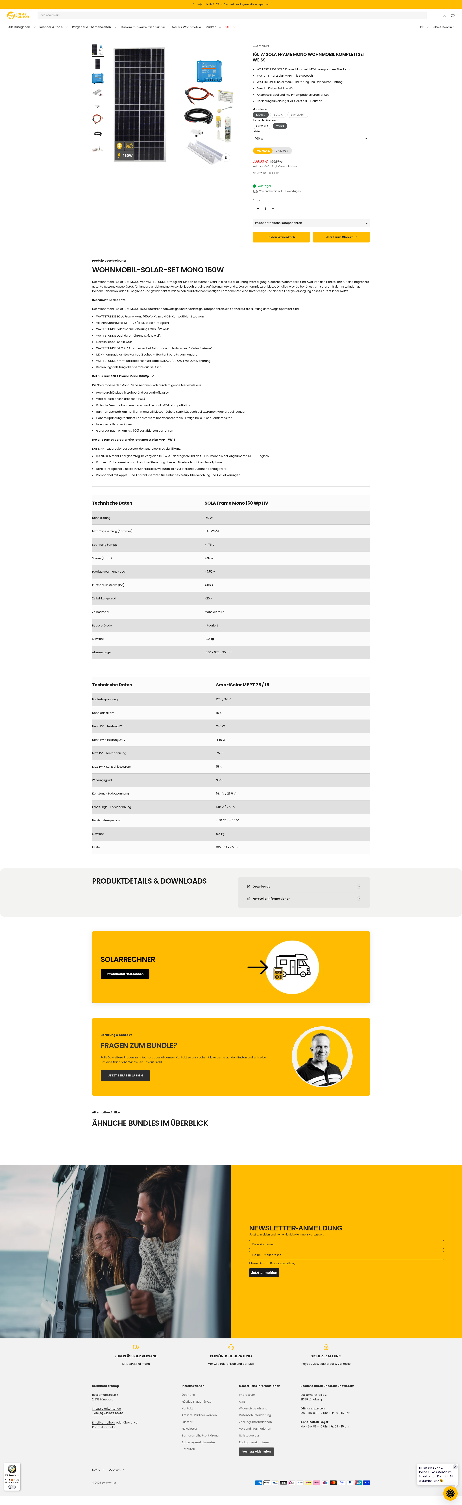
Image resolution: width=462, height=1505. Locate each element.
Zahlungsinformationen (255, 1422)
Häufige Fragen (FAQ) (197, 1402)
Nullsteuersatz (249, 1435)
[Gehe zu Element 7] (98, 134)
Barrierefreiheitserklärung (200, 1435)
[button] (278, 115)
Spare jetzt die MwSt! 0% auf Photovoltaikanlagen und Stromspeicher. (231, 4)
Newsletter (189, 1429)
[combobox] (311, 138)
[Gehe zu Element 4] (98, 93)
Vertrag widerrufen (256, 1451)
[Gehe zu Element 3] (98, 79)
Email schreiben (103, 1422)
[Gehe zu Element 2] (98, 64)
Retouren (188, 1449)
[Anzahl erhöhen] (273, 208)
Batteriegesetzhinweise (198, 1442)
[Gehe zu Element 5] (98, 107)
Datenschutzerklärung (255, 1415)
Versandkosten (287, 166)
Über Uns (188, 1395)
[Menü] (18, 1465)
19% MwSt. (263, 151)
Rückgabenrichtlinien (254, 1442)
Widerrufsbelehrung (253, 1408)
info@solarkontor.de (106, 1409)
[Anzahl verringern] (258, 208)
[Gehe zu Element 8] (98, 149)
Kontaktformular (104, 1427)
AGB (242, 1402)
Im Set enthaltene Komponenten (278, 223)
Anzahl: (258, 200)
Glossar (187, 1422)
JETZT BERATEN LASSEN (125, 1075)
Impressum (247, 1395)
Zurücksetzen (414, 15)
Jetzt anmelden (264, 1273)
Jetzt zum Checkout (341, 237)
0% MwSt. (282, 151)
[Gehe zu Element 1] (98, 50)
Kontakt (187, 1408)
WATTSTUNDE (261, 46)
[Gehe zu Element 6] (98, 120)
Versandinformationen (255, 1429)
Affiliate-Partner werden (199, 1415)
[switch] (12, 1487)
